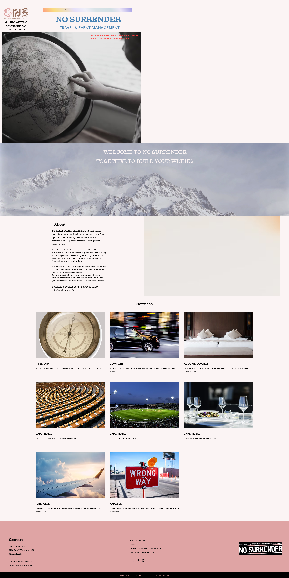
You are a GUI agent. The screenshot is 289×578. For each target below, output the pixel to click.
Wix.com (165, 575)
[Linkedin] (133, 560)
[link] (70, 364)
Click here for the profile (20, 565)
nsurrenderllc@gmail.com (142, 552)
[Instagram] (143, 560)
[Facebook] (138, 560)
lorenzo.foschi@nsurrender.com (145, 548)
